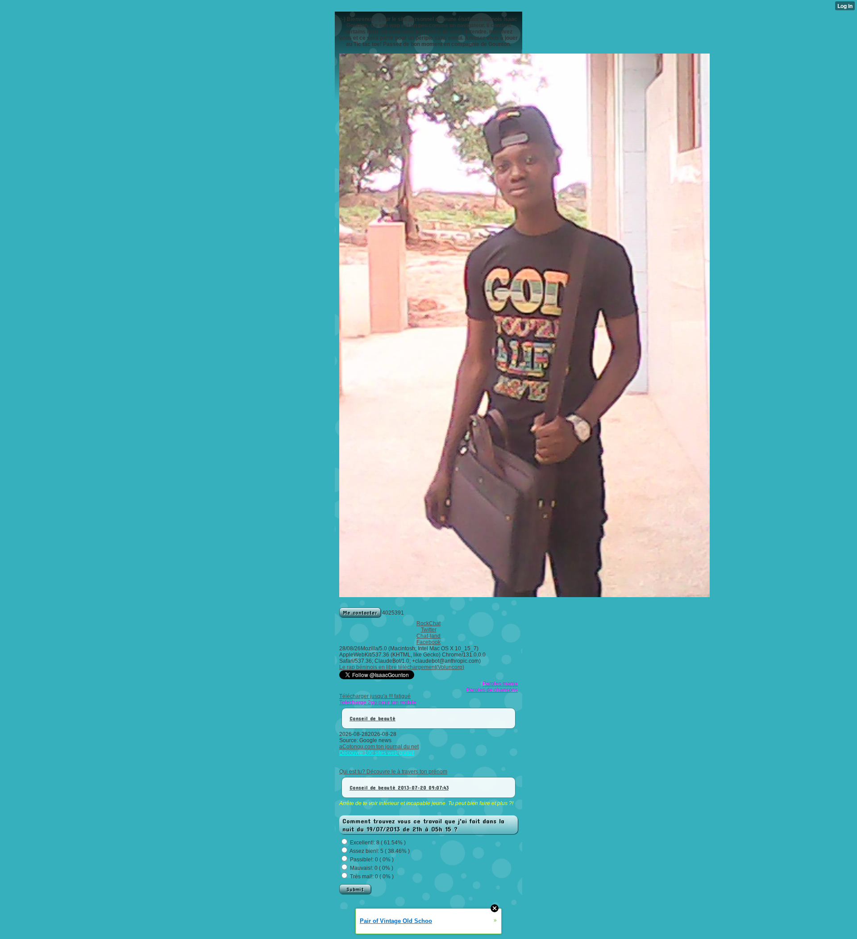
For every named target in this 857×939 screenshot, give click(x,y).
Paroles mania (500, 684)
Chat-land (428, 636)
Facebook (428, 642)
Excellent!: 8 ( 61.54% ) (378, 842)
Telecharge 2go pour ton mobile (377, 702)
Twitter (429, 630)
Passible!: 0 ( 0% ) (372, 859)
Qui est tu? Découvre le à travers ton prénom (393, 772)
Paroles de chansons (492, 690)
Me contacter (360, 612)
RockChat (428, 623)
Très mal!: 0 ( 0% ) (372, 876)
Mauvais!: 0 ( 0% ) (371, 868)
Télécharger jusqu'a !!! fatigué (375, 696)
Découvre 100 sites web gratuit (376, 753)
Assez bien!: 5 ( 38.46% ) (379, 851)
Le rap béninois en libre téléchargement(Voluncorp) (401, 667)
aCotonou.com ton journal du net (379, 747)
